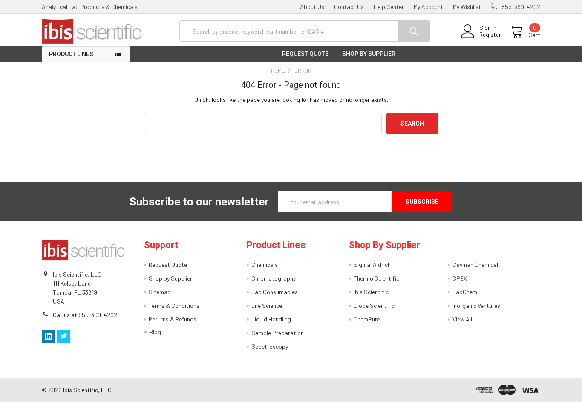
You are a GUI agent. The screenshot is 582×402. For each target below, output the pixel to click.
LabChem (464, 291)
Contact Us (349, 6)
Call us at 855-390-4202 (85, 314)
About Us (312, 6)
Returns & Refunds (172, 319)
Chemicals (264, 264)
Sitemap (160, 291)
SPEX (459, 278)
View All (462, 319)
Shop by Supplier (368, 53)
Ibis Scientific (371, 291)
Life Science (266, 305)
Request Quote (305, 53)
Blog (155, 331)
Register (490, 34)
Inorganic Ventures (476, 305)
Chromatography (273, 278)
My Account (428, 6)
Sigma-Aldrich (372, 264)
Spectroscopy (269, 346)
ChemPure (367, 319)
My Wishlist (467, 6)
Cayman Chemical (475, 264)
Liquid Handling (271, 319)
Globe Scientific (374, 305)
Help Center (389, 6)
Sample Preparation (277, 332)
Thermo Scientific (376, 278)
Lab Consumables (274, 291)
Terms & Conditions (174, 305)
